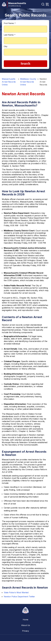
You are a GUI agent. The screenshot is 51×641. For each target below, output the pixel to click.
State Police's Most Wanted (16, 592)
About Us (25, 625)
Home (25, 619)
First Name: (10, 23)
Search (25, 63)
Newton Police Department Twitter (19, 596)
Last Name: (9, 35)
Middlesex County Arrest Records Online (28, 82)
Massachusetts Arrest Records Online (9, 82)
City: (6, 46)
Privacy (25, 631)
